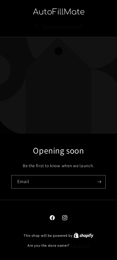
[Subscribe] (99, 181)
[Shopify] (83, 235)
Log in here (79, 245)
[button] (58, 26)
